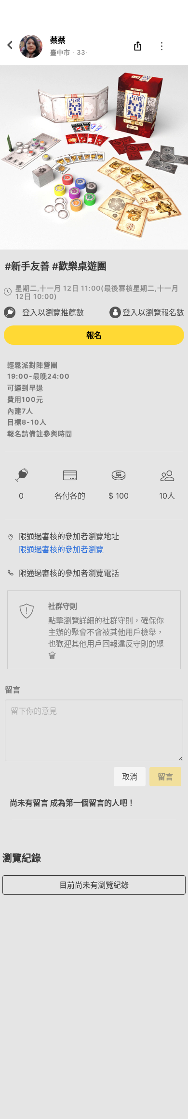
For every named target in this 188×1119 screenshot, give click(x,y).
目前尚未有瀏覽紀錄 (94, 885)
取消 (129, 776)
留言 (12, 689)
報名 (94, 335)
